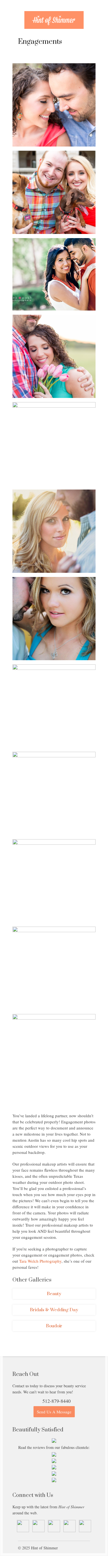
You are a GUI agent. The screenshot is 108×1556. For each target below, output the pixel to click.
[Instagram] (69, 1530)
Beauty (54, 1294)
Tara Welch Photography (40, 1261)
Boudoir (54, 1326)
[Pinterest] (85, 1530)
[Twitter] (54, 1530)
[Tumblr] (23, 1530)
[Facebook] (38, 1530)
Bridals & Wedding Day (54, 1310)
